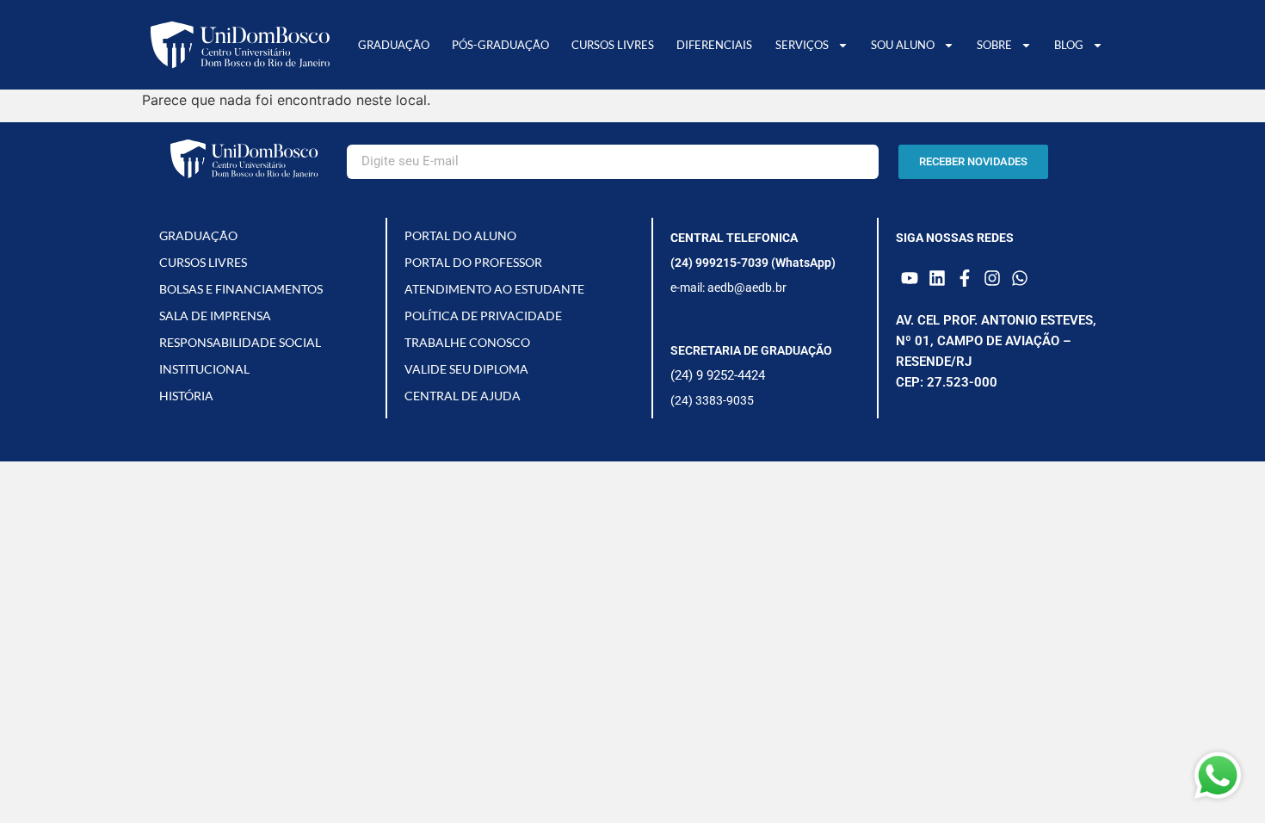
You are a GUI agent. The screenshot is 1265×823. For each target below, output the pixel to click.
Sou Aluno (903, 45)
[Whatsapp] (1020, 278)
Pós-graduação (500, 45)
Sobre (994, 45)
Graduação (393, 45)
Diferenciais (714, 45)
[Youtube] (909, 278)
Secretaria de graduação (751, 350)
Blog (1068, 45)
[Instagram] (992, 278)
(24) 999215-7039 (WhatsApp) (753, 262)
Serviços (802, 45)
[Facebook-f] (964, 278)
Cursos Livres (612, 45)
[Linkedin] (937, 278)
